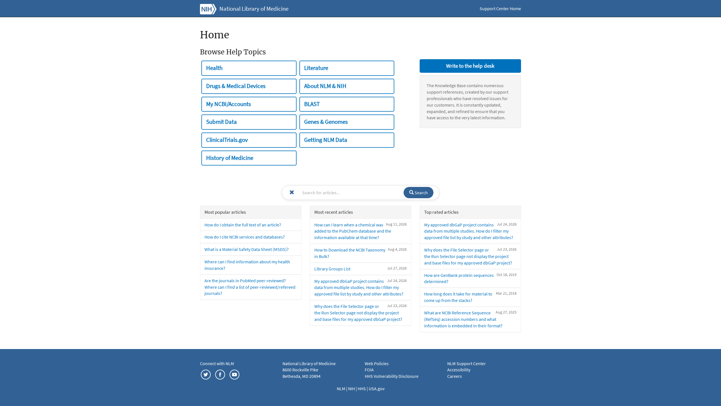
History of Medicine (229, 158)
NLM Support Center (466, 363)
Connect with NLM (217, 363)
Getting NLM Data (325, 140)
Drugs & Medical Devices (236, 86)
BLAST (312, 104)
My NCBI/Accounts (228, 104)
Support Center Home (500, 8)
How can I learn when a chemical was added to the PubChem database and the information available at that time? (352, 231)
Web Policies (377, 363)
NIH (352, 388)
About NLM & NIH (325, 86)
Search (421, 192)
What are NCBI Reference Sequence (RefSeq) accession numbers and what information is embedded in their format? (463, 319)
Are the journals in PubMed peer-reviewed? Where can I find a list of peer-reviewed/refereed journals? (249, 287)
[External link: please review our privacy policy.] (206, 374)
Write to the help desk (470, 65)
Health (214, 68)
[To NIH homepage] (208, 8)
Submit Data (221, 121)
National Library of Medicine (253, 8)
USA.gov (376, 388)
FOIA (369, 369)
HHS (362, 388)
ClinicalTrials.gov (227, 140)
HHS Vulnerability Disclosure (392, 376)
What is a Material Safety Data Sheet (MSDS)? (246, 249)
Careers (454, 376)
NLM (341, 388)
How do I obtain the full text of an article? (242, 225)
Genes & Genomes (326, 121)
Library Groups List (332, 269)
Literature (316, 68)
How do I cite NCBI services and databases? (244, 237)
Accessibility (458, 369)
